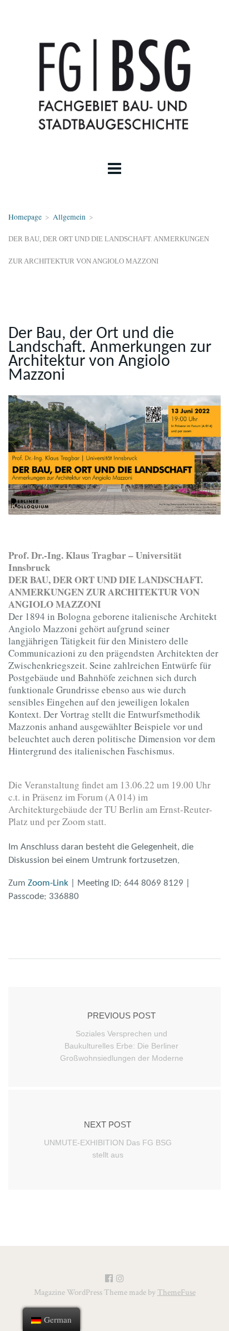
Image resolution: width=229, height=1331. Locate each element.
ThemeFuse (176, 1292)
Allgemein (69, 217)
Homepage (25, 217)
